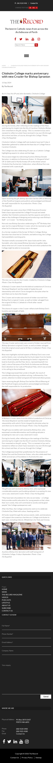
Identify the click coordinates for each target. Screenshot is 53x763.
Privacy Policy (27, 758)
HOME (4, 589)
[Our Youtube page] (33, 39)
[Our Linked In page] (27, 39)
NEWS (4, 592)
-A (30, 7)
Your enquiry (6, 665)
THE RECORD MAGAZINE (12, 595)
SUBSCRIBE (6, 608)
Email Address (7, 642)
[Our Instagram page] (38, 39)
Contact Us (20, 734)
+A (33, 7)
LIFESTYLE (6, 603)
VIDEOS (5, 597)
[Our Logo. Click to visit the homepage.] (26, 21)
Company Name (7, 651)
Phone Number (7, 634)
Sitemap (38, 758)
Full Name (6, 626)
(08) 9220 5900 (21, 3)
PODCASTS (6, 600)
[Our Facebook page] (15, 39)
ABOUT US (6, 605)
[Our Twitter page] (21, 39)
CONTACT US (7, 611)
